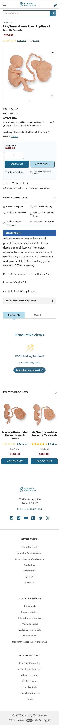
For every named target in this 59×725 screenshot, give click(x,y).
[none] (29, 73)
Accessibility (29, 570)
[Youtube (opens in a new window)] (26, 518)
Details (14, 136)
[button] (14, 172)
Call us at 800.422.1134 (29, 508)
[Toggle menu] (4, 4)
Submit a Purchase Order (29, 552)
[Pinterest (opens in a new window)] (27, 183)
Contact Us (29, 564)
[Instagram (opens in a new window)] (11, 518)
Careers (29, 576)
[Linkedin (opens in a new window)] (24, 183)
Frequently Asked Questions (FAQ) (29, 641)
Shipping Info (29, 605)
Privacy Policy (29, 635)
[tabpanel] (29, 261)
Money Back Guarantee (29, 668)
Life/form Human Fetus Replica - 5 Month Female (14, 435)
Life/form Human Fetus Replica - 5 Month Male (44, 433)
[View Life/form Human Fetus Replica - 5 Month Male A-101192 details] (44, 414)
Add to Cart (15, 461)
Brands (29, 698)
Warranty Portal (29, 623)
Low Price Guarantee (29, 663)
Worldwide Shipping (43, 206)
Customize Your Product (43, 221)
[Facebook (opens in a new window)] (19, 518)
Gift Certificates (29, 680)
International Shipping (29, 617)
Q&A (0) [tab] (37, 315)
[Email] (13, 183)
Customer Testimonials (29, 629)
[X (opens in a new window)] (48, 518)
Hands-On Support (14, 206)
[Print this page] (17, 183)
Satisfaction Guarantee (16, 212)
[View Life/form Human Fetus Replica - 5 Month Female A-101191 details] (14, 414)
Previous (48, 392)
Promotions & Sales (29, 692)
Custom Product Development (29, 558)
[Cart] (55, 5)
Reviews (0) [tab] (14, 315)
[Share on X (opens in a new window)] (20, 183)
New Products (30, 686)
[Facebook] (9, 183)
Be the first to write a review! (29, 370)
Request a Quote (29, 546)
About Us (29, 582)
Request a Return (29, 611)
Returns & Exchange (39, 187)
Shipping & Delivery (16, 187)
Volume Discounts (29, 674)
